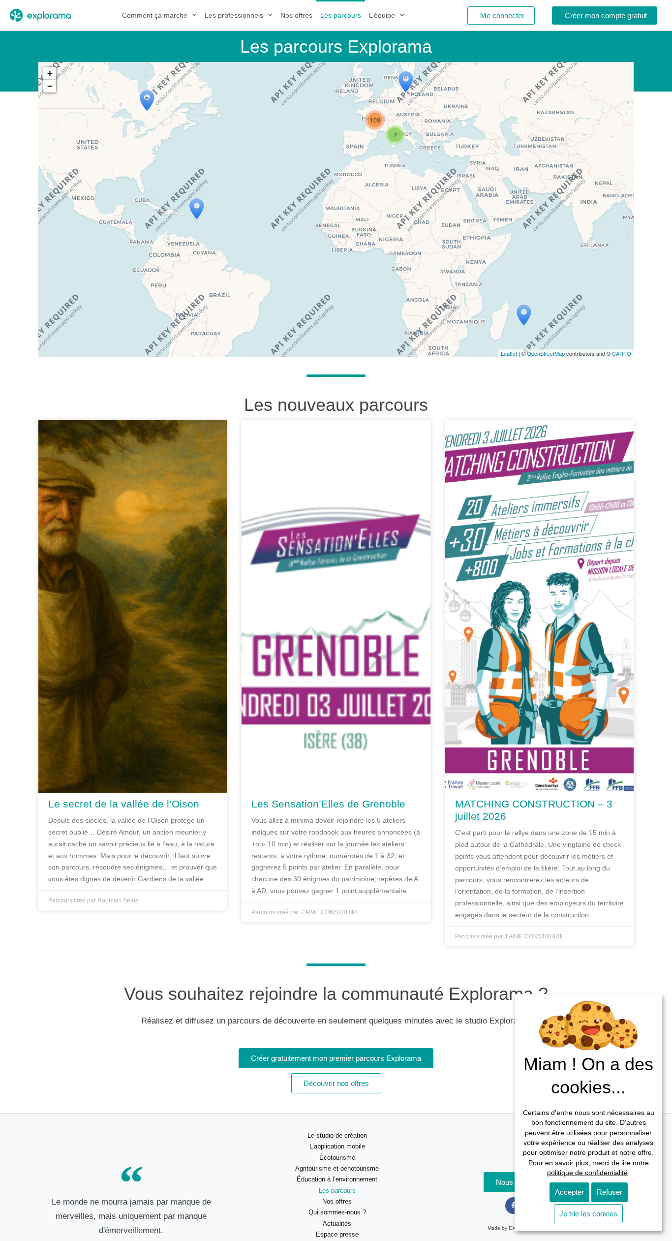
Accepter (569, 1192)
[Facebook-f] (513, 1205)
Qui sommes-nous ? (337, 1212)
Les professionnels (234, 15)
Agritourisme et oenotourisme (337, 1168)
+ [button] (50, 73)
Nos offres (296, 15)
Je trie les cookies (588, 1214)
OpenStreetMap (546, 353)
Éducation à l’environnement (337, 1179)
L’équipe (382, 15)
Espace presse (337, 1234)
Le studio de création (337, 1135)
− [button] (50, 86)
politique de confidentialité (587, 1173)
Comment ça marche (154, 15)
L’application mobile (337, 1146)
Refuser (609, 1192)
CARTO (621, 353)
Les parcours (340, 15)
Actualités (337, 1223)
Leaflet (509, 353)
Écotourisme (337, 1157)
